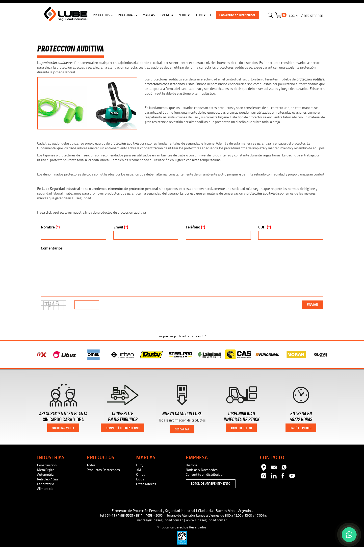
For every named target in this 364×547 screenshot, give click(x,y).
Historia (191, 465)
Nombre (50, 227)
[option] (52, 354)
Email (120, 227)
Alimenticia (45, 489)
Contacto (203, 15)
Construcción (47, 465)
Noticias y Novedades (202, 470)
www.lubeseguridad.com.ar (206, 520)
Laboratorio (45, 484)
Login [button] (293, 16)
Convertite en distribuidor (205, 474)
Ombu (140, 474)
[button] (270, 16)
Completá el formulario (122, 428)
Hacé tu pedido (241, 428)
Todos (91, 465)
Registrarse (313, 16)
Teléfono (195, 227)
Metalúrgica (45, 470)
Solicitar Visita (63, 428)
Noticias (185, 15)
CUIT (264, 227)
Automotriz (45, 474)
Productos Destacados (103, 470)
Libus (140, 479)
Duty (139, 465)
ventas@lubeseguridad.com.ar (160, 520)
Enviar (312, 305)
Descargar (182, 429)
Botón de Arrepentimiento (210, 483)
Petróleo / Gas (47, 479)
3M (138, 470)
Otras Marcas (146, 484)
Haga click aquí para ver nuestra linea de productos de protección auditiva (91, 212)
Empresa (167, 15)
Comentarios (52, 248)
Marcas (149, 15)
